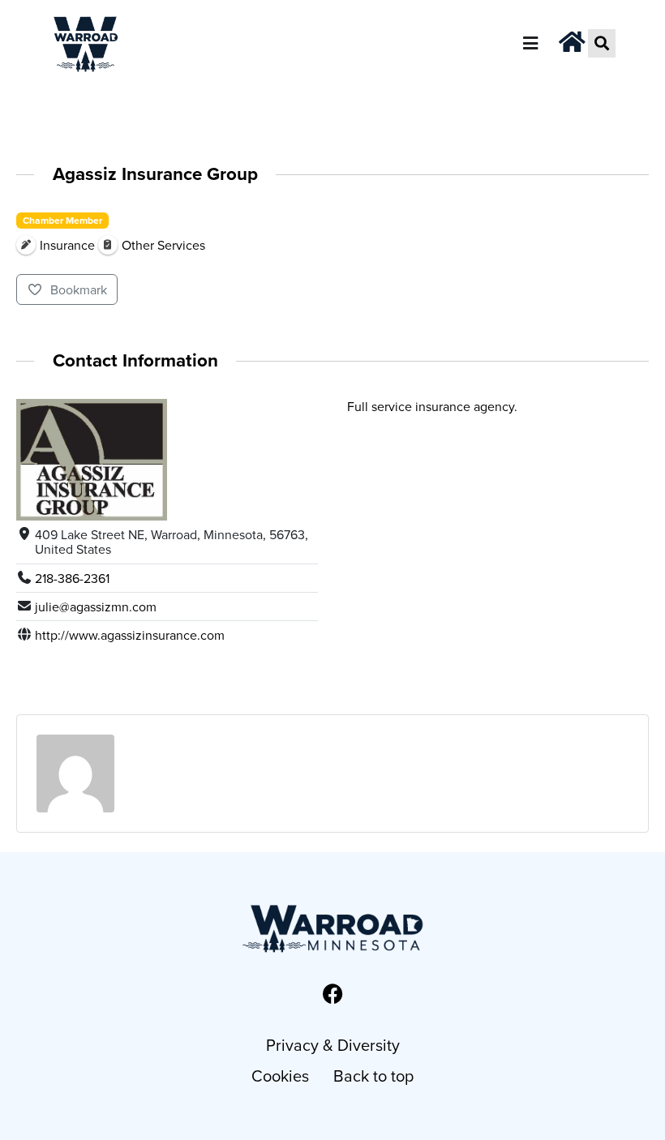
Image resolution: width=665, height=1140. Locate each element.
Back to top (373, 1075)
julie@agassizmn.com (96, 606)
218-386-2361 (72, 578)
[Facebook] (332, 993)
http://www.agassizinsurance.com (130, 635)
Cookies (280, 1075)
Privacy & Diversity (333, 1044)
